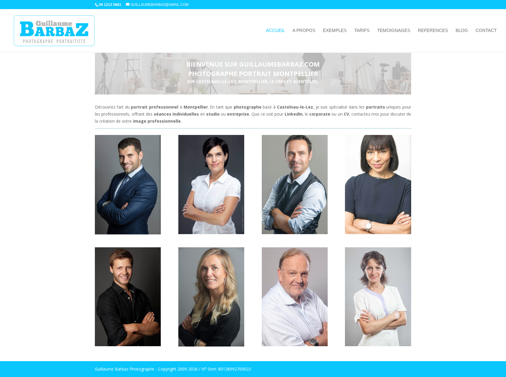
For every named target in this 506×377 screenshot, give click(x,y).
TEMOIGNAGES (393, 30)
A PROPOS (304, 30)
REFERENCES (433, 30)
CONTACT (486, 30)
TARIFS (362, 30)
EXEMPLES (335, 30)
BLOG (462, 30)
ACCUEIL (275, 30)
